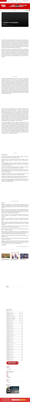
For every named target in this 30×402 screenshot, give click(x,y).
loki (7, 249)
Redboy (7, 375)
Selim (13, 249)
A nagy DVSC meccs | (14, 2)
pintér (11, 249)
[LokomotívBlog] (15, 6)
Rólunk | (9, 2)
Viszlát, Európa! (22, 259)
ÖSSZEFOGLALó (5, 20)
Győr (3, 249)
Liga (5, 249)
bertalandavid (4, 24)
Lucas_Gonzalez (8, 377)
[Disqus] (15, 274)
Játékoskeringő (20, 2)
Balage (7, 373)
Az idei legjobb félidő (14, 259)
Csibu (7, 374)
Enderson (7, 376)
